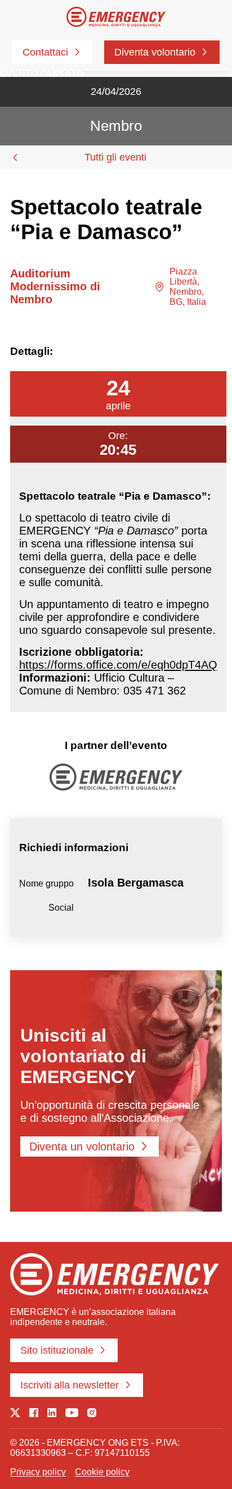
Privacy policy (38, 1472)
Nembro (116, 126)
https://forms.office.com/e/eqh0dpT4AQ (118, 665)
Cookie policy (102, 1472)
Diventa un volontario (82, 1146)
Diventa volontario (154, 52)
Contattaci (45, 52)
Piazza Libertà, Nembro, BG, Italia (187, 287)
